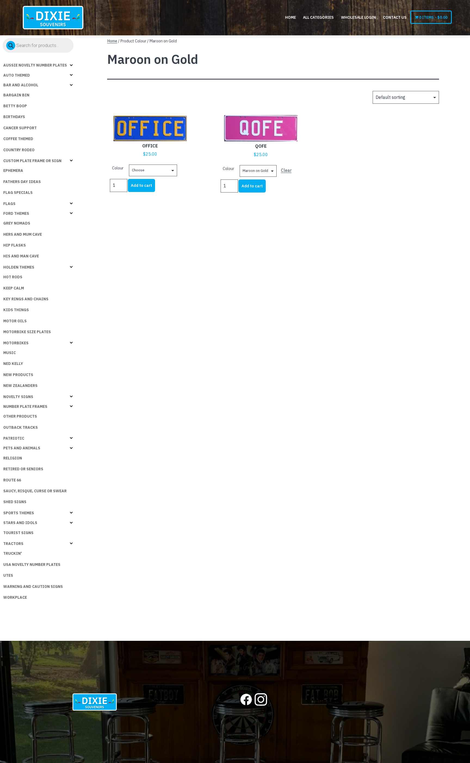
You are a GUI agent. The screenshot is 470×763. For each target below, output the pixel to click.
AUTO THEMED (16, 75)
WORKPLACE (15, 597)
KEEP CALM (13, 288)
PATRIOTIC (13, 438)
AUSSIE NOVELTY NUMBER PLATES (35, 65)
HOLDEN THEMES (18, 267)
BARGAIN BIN (16, 95)
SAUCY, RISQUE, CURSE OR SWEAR (35, 490)
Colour (117, 168)
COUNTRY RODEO (19, 149)
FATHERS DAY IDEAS (22, 181)
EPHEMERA (13, 170)
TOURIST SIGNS (18, 532)
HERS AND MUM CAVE (22, 234)
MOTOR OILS (15, 321)
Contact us (395, 17)
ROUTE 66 (12, 480)
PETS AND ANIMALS (21, 448)
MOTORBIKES (16, 342)
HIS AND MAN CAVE (21, 256)
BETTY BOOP (15, 105)
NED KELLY (13, 363)
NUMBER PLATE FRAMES (25, 406)
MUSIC (9, 352)
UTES (8, 575)
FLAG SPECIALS (18, 192)
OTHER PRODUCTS (20, 416)
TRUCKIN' (12, 553)
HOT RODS (12, 277)
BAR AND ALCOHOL (20, 85)
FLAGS (9, 203)
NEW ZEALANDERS (20, 385)
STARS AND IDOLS (20, 522)
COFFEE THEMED (18, 138)
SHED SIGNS (14, 501)
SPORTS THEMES (18, 512)
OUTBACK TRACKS (20, 427)
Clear (286, 170)
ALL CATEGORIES (318, 17)
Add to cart (141, 185)
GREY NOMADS (16, 223)
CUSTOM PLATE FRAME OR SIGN (32, 160)
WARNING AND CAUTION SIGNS (33, 586)
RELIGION (12, 458)
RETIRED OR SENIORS (23, 468)
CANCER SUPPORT (20, 127)
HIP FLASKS (14, 245)
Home (290, 17)
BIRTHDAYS (14, 116)
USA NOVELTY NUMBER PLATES (31, 564)
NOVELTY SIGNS (18, 396)
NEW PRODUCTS (18, 374)
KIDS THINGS (16, 309)
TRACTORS (13, 543)
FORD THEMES (16, 213)
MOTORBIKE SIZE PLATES (27, 331)
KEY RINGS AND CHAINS (25, 299)
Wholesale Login (358, 17)
